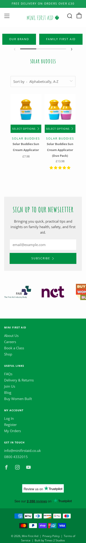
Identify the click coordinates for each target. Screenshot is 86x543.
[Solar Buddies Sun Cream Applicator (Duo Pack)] (60, 109)
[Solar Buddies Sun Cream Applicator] (26, 109)
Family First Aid (61, 39)
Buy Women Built (18, 398)
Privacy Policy (51, 536)
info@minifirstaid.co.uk (22, 450)
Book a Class (14, 348)
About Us (11, 335)
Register (10, 424)
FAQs (8, 374)
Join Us (9, 386)
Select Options (24, 128)
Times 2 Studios (55, 540)
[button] (60, 167)
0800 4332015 (16, 456)
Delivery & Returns (19, 380)
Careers (10, 341)
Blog (7, 392)
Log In (9, 418)
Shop (8, 354)
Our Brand (19, 39)
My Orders (12, 430)
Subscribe (40, 258)
